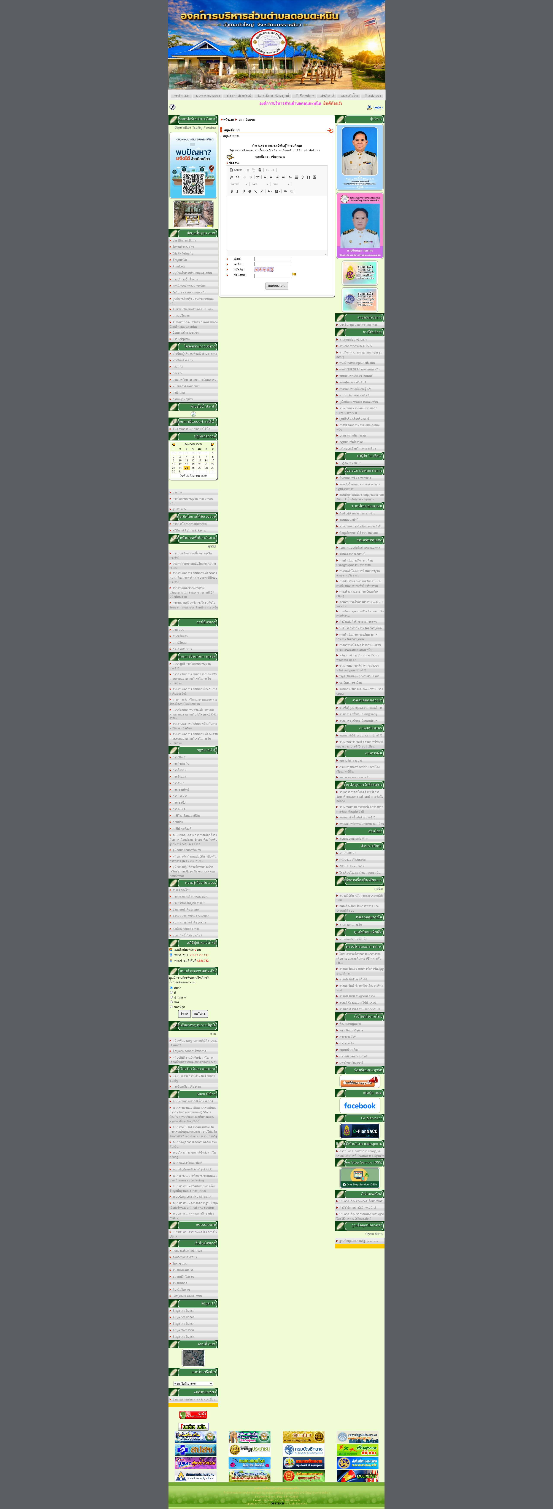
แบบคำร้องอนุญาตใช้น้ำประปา (357, 1002)
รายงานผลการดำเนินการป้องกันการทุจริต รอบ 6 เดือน (193, 726)
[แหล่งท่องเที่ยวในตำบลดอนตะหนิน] (193, 228)
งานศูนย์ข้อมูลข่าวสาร (352, 339)
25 (186, 467)
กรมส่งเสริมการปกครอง (186, 1250)
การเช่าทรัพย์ (180, 789)
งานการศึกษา (347, 853)
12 (193, 460)
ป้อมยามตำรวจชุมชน (185, 332)
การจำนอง (178, 776)
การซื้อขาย (178, 770)
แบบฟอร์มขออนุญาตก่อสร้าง (356, 996)
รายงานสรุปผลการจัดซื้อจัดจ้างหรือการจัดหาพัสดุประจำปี (359, 809)
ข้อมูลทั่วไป (179, 260)
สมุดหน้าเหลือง (348, 1049)
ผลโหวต (200, 1014)
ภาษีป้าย (177, 822)
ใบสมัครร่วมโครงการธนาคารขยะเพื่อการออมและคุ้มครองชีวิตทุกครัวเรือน (358, 958)
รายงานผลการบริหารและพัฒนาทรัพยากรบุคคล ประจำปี (357, 668)
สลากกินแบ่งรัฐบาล (350, 1030)
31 (180, 471)
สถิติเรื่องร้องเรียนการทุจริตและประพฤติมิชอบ (357, 908)
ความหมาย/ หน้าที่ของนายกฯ (190, 916)
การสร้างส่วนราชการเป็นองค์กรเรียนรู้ (357, 594)
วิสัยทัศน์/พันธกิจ (182, 253)
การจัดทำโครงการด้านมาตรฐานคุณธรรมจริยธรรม (358, 573)
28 (206, 467)
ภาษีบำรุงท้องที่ (181, 828)
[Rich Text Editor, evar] (277, 223)
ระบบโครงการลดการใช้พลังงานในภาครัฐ (193, 1155)
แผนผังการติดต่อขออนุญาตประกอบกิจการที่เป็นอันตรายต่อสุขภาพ (360, 497)
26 (193, 467)
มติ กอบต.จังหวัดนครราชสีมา (357, 448)
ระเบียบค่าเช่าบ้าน (350, 682)
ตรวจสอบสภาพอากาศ (352, 1056)
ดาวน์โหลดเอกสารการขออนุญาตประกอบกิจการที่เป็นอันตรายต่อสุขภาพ (360, 1153)
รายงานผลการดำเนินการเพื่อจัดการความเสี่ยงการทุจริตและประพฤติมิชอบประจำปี (193, 577)
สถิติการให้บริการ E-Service (188, 530)
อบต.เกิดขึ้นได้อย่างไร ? (186, 935)
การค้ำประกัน (180, 763)
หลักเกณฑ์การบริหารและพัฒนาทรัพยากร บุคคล (357, 658)
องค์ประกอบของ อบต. (185, 929)
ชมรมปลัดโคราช (182, 1276)
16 (173, 464)
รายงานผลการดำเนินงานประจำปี (359, 526)
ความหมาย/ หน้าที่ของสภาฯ (189, 922)
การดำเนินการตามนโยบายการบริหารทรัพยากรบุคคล (357, 637)
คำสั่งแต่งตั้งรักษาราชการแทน (357, 621)
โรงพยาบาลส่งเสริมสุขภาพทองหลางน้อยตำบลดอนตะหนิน (194, 324)
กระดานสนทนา (181, 649)
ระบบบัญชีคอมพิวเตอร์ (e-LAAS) (191, 1169)
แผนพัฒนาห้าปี (348, 520)
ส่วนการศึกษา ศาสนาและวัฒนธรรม (193, 379)
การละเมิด (178, 809)
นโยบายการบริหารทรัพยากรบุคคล (360, 628)
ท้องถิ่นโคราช (180, 1289)
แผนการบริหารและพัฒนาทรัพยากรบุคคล (359, 691)
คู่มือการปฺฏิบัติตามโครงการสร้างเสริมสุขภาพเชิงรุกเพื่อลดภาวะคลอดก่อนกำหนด (192, 871)
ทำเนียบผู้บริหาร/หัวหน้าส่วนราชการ (194, 353)
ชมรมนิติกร (179, 1283)
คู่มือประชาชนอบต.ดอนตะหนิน (358, 401)
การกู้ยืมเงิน (179, 757)
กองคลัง (177, 366)
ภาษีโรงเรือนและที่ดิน (185, 815)
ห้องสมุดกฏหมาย (349, 1024)
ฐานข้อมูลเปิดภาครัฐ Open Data (358, 1241)
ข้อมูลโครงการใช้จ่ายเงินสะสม (358, 532)
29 (212, 467)
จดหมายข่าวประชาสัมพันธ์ (355, 376)
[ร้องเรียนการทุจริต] (360, 1087)
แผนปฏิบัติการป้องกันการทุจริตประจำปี (190, 666)
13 (199, 460)
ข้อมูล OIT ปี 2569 (182, 1310)
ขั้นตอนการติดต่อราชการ (354, 478)
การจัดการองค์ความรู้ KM (354, 388)
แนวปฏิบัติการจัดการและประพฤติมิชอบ (359, 898)
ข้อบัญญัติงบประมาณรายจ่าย (356, 513)
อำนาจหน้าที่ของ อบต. (185, 909)
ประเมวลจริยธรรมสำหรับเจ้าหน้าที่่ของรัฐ (192, 1078)
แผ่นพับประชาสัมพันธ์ (352, 382)
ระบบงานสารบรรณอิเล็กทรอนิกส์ (192, 1101)
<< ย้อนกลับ (286, 150)
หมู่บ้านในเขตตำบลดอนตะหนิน (191, 273)
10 (180, 460)
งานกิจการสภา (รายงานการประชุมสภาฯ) (359, 355)
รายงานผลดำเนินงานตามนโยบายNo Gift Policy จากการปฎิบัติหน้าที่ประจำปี (192, 592)
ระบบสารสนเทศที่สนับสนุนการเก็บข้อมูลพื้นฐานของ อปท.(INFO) (192, 1188)
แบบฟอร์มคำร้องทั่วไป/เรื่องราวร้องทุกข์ (359, 988)
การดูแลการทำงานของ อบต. (189, 896)
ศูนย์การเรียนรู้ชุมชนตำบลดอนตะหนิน (192, 301)
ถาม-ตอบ (177, 629)
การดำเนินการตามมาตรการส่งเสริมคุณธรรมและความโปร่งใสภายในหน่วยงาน (193, 679)
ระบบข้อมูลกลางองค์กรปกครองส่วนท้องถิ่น (193, 1144)
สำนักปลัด (178, 392)
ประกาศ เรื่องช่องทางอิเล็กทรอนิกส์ (360, 1201)
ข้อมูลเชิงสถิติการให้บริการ (188, 1051)
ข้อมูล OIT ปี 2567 (182, 1323)
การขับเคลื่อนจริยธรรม (186, 1086)
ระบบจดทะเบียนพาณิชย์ (186, 1163)
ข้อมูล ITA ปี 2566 (182, 1330)
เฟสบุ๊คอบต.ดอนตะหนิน (186, 1296)
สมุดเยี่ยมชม (180, 636)
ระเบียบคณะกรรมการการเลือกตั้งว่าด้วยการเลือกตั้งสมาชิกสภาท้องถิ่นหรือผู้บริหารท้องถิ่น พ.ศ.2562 (193, 840)
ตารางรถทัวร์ (347, 1037)
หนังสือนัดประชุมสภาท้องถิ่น (356, 363)
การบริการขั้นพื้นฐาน (184, 279)
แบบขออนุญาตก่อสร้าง (353, 838)
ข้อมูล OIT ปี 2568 (182, 1317)
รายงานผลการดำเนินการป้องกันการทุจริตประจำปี (193, 691)
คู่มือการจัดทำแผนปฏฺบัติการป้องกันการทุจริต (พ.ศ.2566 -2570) (193, 859)
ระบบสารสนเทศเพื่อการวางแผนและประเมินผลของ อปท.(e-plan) (193, 1178)
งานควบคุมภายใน (350, 924)
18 (186, 464)
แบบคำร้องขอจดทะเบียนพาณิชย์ (359, 1009)
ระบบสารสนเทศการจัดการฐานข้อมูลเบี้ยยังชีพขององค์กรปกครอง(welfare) (194, 1205)
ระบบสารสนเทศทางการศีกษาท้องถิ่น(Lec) (192, 1216)
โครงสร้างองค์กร (182, 247)
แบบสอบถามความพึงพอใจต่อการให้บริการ (194, 1234)
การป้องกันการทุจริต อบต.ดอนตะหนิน (192, 501)
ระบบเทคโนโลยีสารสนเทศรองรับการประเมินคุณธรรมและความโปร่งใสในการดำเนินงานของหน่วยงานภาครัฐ (193, 1132)
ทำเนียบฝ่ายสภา (182, 360)
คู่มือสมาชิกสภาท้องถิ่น (186, 850)
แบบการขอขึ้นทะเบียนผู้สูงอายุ (357, 714)
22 (212, 464)
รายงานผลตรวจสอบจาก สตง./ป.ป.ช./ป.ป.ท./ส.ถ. (356, 410)
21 (206, 464)
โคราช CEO (179, 1263)
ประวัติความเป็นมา (183, 240)
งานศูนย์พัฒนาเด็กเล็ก (352, 939)
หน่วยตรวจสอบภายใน (185, 386)
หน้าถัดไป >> (312, 150)
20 (199, 464)
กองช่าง (177, 373)
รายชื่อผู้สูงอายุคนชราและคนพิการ (360, 707)
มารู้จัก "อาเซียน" (349, 463)
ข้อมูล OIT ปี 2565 (182, 1336)
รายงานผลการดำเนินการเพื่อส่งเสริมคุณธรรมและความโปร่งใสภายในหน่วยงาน (194, 739)
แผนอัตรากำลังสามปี (351, 554)
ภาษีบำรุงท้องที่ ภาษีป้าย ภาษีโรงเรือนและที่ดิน (358, 769)
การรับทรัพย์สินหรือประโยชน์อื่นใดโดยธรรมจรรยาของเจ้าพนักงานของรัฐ (194, 605)
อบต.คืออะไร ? (181, 890)
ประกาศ (176, 492)
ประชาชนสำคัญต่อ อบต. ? (188, 903)
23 (173, 467)
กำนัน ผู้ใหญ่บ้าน (182, 399)
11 (186, 460)
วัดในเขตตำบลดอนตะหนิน (188, 292)
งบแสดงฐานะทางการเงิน (354, 777)
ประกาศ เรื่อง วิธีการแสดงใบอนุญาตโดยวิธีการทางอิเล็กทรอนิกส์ (360, 1216)
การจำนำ (177, 783)
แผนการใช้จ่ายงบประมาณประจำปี (360, 735)
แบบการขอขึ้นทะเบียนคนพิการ (358, 720)
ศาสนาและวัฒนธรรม (352, 859)
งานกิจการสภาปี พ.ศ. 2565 (355, 346)
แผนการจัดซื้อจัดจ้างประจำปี (356, 817)
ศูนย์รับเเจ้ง (179, 509)
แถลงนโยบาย (180, 315)
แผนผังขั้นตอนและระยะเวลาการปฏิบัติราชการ (358, 487)
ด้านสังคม (178, 266)
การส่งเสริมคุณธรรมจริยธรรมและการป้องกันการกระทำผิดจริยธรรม (359, 583)
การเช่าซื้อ (178, 802)
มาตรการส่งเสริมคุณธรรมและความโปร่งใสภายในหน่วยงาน (193, 702)
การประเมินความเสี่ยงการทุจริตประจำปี (191, 556)
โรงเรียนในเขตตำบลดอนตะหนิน (192, 309)
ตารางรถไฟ (346, 1043)
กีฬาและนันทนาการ (351, 866)
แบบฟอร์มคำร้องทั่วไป (352, 979)
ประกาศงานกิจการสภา (352, 435)
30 (173, 471)
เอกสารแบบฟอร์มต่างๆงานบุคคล (359, 547)
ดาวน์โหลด (179, 642)
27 (199, 467)
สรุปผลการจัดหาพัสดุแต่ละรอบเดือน (361, 824)
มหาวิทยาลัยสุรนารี (350, 1062)
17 (180, 464)
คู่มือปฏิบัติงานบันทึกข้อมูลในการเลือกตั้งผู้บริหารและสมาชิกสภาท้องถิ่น (193, 1060)
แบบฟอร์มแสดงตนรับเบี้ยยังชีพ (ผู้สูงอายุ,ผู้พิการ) (360, 971)
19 (193, 464)
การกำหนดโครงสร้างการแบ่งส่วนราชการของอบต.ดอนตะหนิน (358, 647)
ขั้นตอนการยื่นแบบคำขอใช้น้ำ (190, 429)
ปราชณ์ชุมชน (180, 339)
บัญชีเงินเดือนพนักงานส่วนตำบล (358, 676)
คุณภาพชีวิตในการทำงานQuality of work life (359, 604)
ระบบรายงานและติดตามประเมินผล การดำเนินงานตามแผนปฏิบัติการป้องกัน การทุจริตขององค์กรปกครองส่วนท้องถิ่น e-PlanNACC (193, 1114)
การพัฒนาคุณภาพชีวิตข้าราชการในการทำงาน (360, 614)
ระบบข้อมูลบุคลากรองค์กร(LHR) (191, 1196)
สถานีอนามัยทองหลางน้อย (188, 286)
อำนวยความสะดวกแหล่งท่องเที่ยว (193, 1399)
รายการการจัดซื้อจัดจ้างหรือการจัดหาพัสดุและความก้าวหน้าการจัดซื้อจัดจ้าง (359, 797)
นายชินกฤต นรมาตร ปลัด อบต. (358, 324)
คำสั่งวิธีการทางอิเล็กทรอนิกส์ (357, 1207)
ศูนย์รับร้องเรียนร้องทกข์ (353, 418)
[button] (236, 170)
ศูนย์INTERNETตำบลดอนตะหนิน (359, 369)
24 (180, 467)
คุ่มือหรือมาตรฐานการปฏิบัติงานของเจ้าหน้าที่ (194, 1043)
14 (206, 460)
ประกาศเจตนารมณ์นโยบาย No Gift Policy (193, 565)
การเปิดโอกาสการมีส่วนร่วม (189, 524)
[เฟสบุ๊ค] (360, 1113)
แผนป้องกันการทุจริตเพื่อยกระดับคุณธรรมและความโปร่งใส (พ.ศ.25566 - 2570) (194, 714)
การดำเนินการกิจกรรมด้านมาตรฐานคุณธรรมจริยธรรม (354, 563)
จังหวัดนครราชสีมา (184, 1257)
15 (212, 460)
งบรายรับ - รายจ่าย (350, 760)
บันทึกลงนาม (277, 286)
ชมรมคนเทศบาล (182, 1270)
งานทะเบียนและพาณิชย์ (353, 395)
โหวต (184, 1014)
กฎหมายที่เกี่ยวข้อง (350, 442)
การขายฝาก (179, 796)
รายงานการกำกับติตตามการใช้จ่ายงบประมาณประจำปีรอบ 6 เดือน (359, 744)
